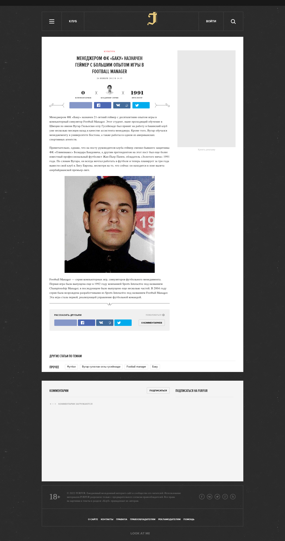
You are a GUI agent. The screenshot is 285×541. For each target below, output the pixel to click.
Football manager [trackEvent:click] (136, 366)
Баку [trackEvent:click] (155, 366)
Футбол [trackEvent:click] (71, 366)
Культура (109, 51)
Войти (211, 21)
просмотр (137, 95)
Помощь (188, 519)
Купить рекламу (206, 150)
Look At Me (140, 533)
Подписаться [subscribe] (158, 390)
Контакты (107, 519)
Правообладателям (142, 519)
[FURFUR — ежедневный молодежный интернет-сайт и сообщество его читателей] (141, 21)
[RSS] (233, 496)
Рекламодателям (169, 519)
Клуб (73, 21)
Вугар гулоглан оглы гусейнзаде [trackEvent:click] (101, 366)
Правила (121, 519)
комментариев (83, 95)
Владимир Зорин (109, 98)
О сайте (93, 519)
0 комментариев (151, 322)
